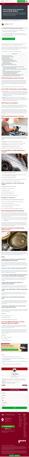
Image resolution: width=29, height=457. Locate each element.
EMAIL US (8, 428)
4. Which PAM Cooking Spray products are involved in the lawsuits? (12, 71)
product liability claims (8, 319)
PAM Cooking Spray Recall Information (7, 63)
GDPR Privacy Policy (25, 429)
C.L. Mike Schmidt (10, 23)
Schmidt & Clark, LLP (6, 51)
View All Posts (24, 385)
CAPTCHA (3, 405)
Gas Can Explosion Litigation (6, 317)
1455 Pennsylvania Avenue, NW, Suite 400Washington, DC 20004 (8, 420)
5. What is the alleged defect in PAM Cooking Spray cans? (10, 72)
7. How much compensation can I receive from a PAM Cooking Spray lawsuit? (13, 74)
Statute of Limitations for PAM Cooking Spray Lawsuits (9, 64)
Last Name (4, 395)
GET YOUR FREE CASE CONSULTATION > (10, 349)
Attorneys (20, 418)
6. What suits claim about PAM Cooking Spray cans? (10, 73)
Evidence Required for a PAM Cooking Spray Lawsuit (10, 61)
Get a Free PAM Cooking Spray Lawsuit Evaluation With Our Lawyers (11, 75)
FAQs (2, 65)
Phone (3, 400)
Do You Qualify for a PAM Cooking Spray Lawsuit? (8, 60)
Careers (20, 426)
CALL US (11, 455)
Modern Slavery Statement (25, 432)
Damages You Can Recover (6, 62)
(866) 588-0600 (10, 35)
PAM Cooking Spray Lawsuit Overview (7, 55)
